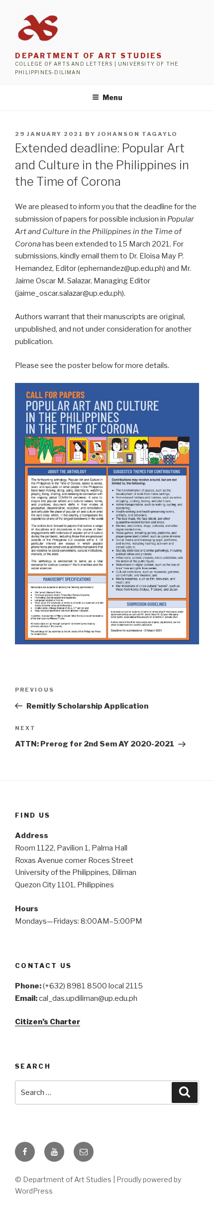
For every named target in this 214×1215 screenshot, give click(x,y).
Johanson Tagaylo (138, 133)
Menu (112, 97)
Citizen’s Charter (47, 1021)
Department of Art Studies (89, 55)
